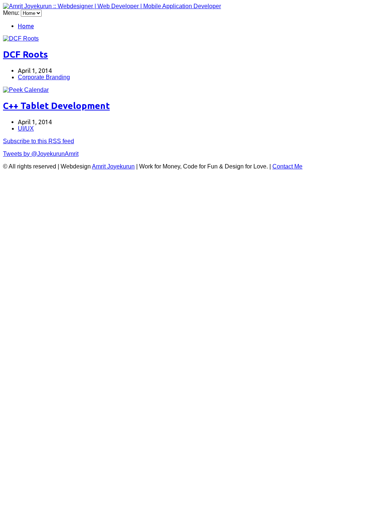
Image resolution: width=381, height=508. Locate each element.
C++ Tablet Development (56, 106)
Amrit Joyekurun (113, 166)
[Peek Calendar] (26, 90)
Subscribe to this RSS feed (38, 141)
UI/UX (26, 128)
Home (26, 26)
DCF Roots (25, 54)
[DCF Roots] (21, 38)
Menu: (12, 13)
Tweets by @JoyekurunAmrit (41, 154)
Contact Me (287, 166)
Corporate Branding (44, 77)
